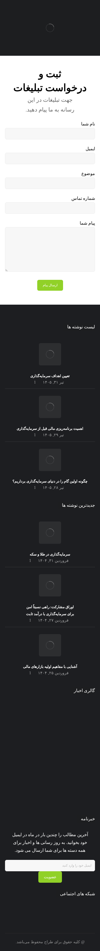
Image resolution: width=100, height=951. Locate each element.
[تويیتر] (57, 910)
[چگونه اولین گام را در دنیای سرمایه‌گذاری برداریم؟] (50, 460)
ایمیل (90, 148)
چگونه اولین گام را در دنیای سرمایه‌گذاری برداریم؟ (50, 481)
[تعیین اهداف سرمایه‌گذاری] (50, 354)
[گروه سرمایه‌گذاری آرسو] (50, 28)
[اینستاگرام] (50, 910)
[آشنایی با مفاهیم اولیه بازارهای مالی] (50, 645)
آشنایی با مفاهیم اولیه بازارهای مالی (50, 666)
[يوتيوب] (35, 910)
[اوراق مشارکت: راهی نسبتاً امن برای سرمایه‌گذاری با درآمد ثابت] (50, 585)
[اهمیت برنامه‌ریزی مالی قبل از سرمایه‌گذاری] (50, 407)
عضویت (50, 877)
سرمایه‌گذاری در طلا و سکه (50, 554)
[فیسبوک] (64, 910)
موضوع (88, 173)
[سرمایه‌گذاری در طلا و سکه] (50, 532)
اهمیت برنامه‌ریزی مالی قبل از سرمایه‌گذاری (50, 428)
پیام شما (87, 223)
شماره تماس (83, 198)
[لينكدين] (42, 910)
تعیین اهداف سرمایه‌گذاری (50, 376)
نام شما (88, 124)
